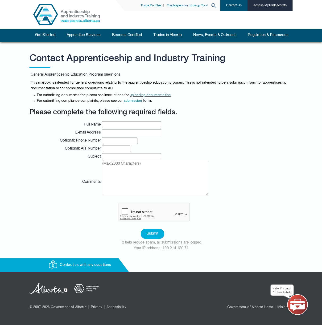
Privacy (96, 307)
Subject (94, 157)
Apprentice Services (84, 35)
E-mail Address (88, 133)
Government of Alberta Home (250, 307)
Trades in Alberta (167, 35)
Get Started (45, 35)
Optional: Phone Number (80, 141)
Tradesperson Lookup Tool (187, 5)
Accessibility (116, 307)
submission (133, 101)
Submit (152, 234)
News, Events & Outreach (214, 35)
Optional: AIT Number (83, 149)
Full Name (92, 125)
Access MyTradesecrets (270, 5)
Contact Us (234, 5)
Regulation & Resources (268, 35)
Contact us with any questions (85, 265)
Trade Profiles (150, 5)
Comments (91, 182)
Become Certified (127, 35)
